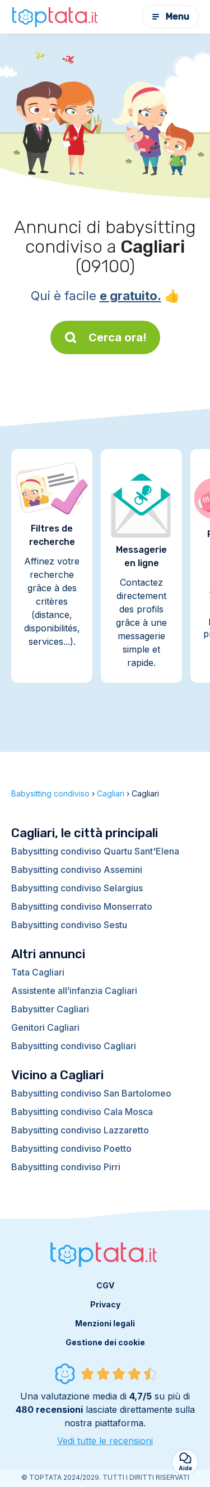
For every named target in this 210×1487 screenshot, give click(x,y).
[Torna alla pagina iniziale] (56, 16)
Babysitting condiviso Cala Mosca (82, 1111)
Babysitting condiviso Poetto (71, 1148)
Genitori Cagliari (45, 1027)
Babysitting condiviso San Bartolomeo (91, 1093)
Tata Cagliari (37, 972)
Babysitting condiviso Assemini (76, 869)
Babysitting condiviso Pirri (65, 1166)
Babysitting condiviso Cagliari (73, 1045)
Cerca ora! (117, 337)
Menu (177, 16)
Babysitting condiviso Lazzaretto (80, 1130)
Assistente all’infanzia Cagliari (74, 990)
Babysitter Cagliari (50, 1009)
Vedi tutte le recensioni (105, 1440)
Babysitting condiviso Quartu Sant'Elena (95, 851)
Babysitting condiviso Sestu (69, 924)
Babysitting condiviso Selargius (77, 888)
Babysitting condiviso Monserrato (81, 906)
